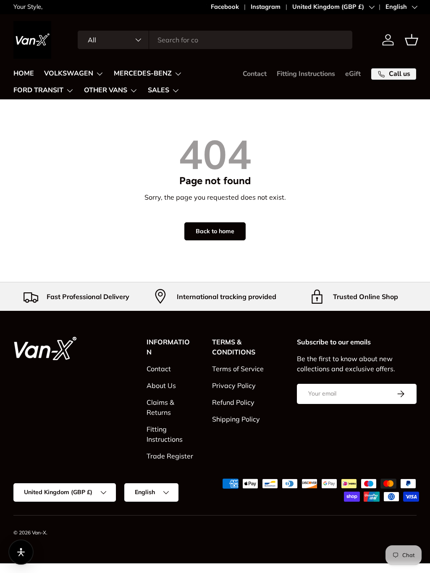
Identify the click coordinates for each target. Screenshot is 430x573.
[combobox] (215, 40)
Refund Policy (233, 402)
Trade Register (170, 456)
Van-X (39, 532)
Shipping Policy (236, 419)
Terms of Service (238, 369)
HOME (23, 73)
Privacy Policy (234, 385)
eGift (353, 73)
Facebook (225, 6)
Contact (255, 73)
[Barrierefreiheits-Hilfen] (21, 552)
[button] (411, 40)
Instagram (266, 6)
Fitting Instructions (306, 73)
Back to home (215, 231)
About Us (161, 385)
